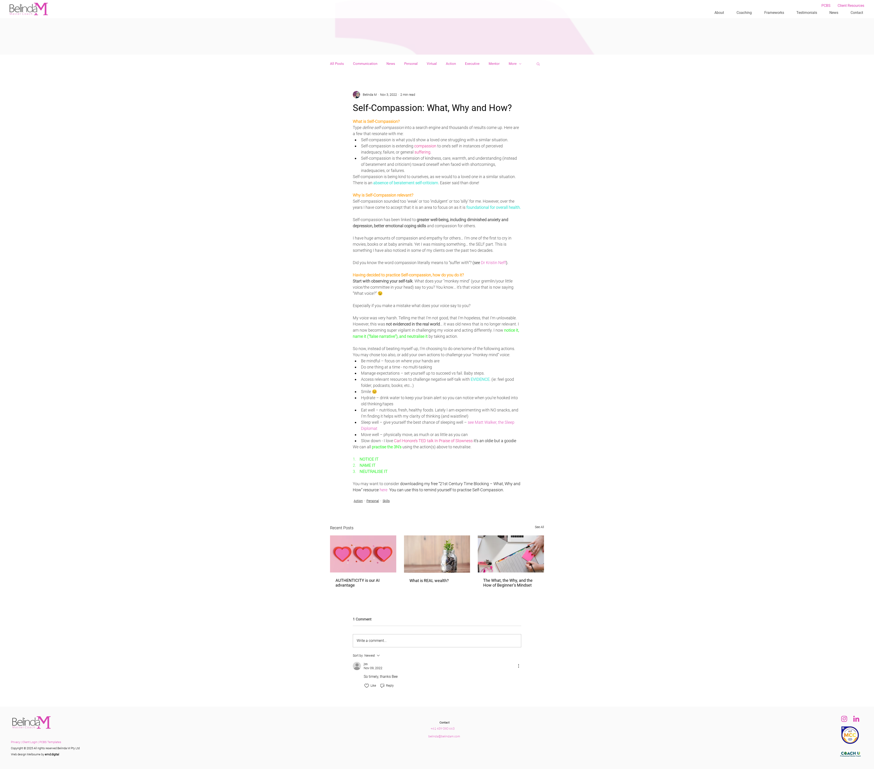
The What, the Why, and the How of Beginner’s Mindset (508, 582)
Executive (472, 64)
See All (539, 527)
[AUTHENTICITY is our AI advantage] (363, 553)
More (513, 64)
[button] (806, 13)
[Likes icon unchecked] (367, 685)
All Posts (337, 64)
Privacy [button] (15, 742)
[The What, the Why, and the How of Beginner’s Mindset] (511, 553)
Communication (365, 64)
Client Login (29, 742)
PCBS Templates (50, 742)
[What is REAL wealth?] (437, 554)
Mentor (494, 64)
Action (451, 64)
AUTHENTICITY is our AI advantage (357, 582)
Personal (411, 64)
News (390, 64)
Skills (386, 501)
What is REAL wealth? (429, 580)
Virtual (432, 64)
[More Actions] (518, 666)
